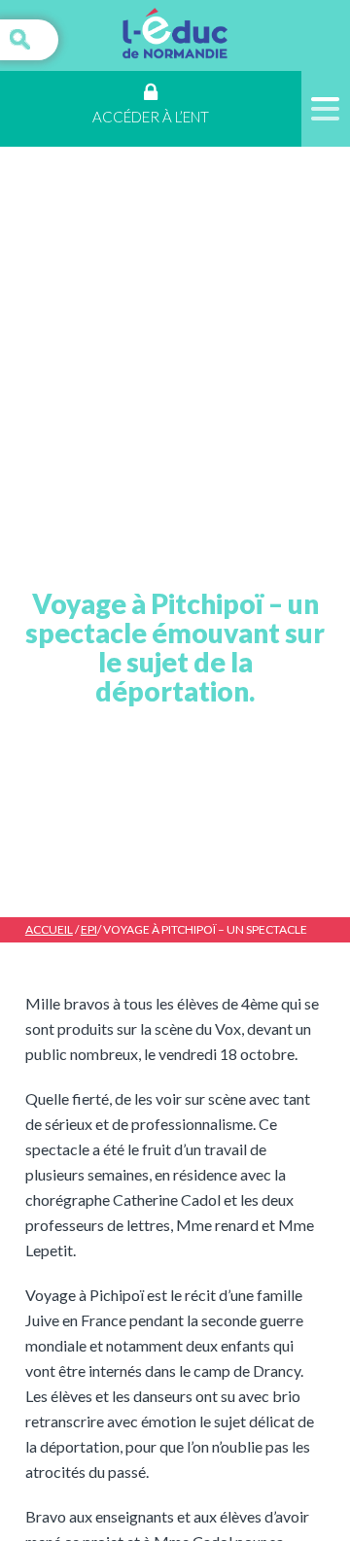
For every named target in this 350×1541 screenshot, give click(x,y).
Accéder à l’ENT (150, 116)
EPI (89, 929)
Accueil (49, 929)
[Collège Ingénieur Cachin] (175, 35)
